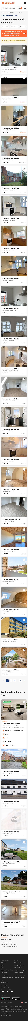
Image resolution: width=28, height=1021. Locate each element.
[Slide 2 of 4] (13, 425)
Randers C (5, 27)
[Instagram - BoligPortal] (12, 991)
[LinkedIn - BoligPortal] (8, 991)
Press (2, 967)
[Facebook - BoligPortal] (3, 991)
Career (3, 980)
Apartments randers (7, 942)
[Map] (25, 8)
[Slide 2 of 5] (13, 64)
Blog (2, 965)
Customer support (18, 972)
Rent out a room (18, 962)
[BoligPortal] (8, 3)
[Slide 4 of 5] (14, 64)
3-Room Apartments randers (9, 946)
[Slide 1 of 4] (12, 425)
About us (3, 962)
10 (20, 680)
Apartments (11, 12)
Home (2, 12)
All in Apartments (6, 939)
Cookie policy (4, 972)
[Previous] (4, 680)
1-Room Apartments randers (9, 944)
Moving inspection (18, 965)
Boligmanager (4, 982)
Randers (20, 12)
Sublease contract (18, 967)
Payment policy (5, 975)
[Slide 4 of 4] (15, 425)
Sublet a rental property (20, 970)
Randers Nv (14, 27)
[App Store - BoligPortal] (16, 998)
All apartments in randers (10, 15)
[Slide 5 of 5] (15, 64)
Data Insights (4, 985)
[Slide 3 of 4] (14, 425)
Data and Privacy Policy (7, 970)
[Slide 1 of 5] (12, 64)
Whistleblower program (7, 977)
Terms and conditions (19, 975)
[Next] (24, 680)
